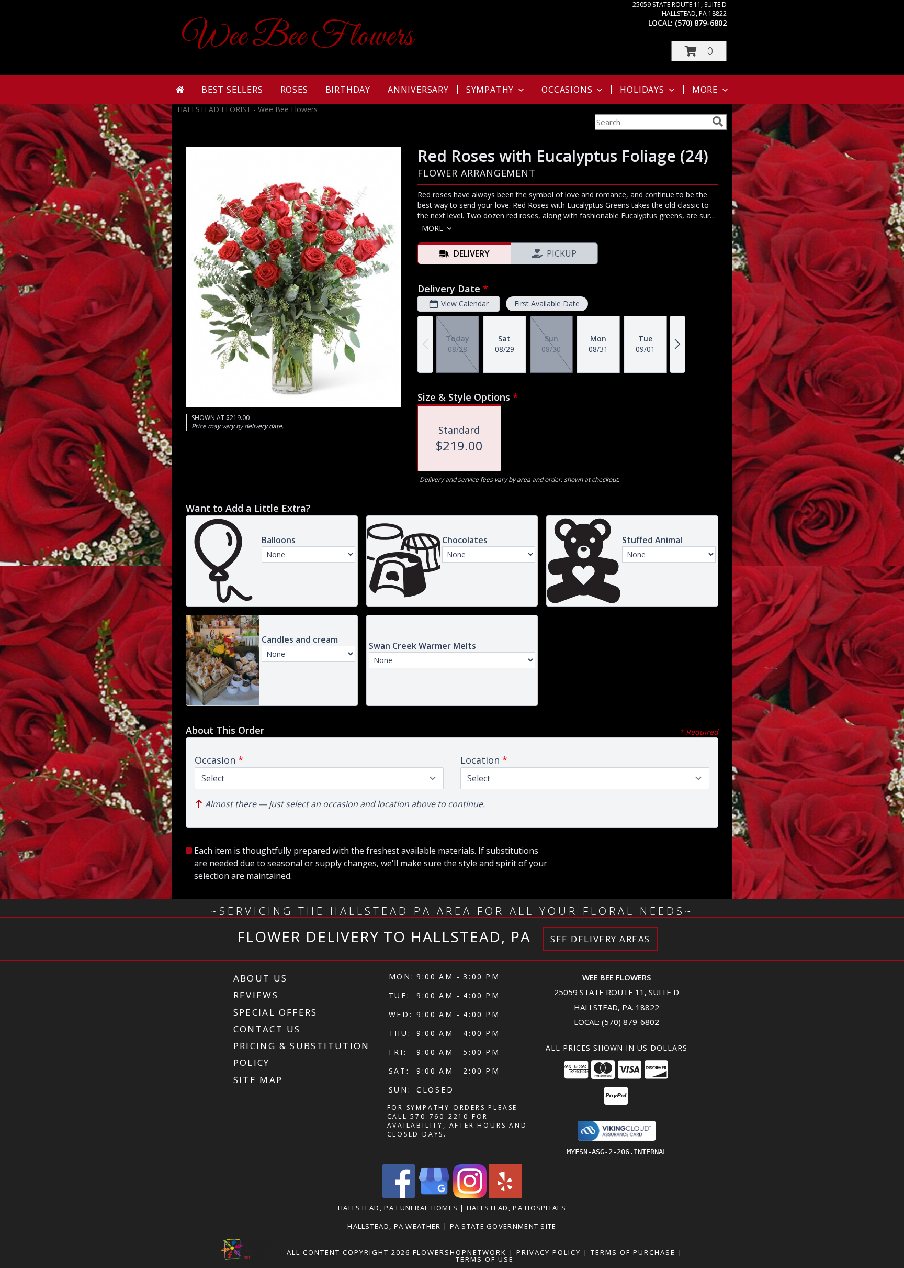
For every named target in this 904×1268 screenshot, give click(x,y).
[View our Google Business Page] (434, 1195)
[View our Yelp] (505, 1195)
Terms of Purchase (633, 1252)
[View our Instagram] (470, 1195)
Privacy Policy (548, 1252)
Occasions (566, 89)
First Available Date (547, 303)
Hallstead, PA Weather (393, 1226)
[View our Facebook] (398, 1195)
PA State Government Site (503, 1226)
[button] (699, 51)
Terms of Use (485, 1259)
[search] (717, 121)
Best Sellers (232, 89)
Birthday (347, 89)
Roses (294, 89)
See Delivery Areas (600, 939)
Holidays (642, 89)
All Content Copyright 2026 (348, 1252)
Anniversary (418, 89)
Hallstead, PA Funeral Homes (398, 1207)
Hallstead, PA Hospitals (516, 1207)
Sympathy (490, 89)
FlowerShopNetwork (459, 1252)
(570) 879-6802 (701, 23)
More (705, 89)
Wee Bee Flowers (298, 37)
